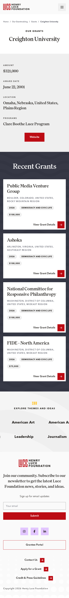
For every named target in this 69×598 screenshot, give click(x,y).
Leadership (26, 437)
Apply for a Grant (31, 569)
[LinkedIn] (45, 531)
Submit (34, 516)
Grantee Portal (34, 545)
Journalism (59, 437)
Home (6, 22)
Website (32, 137)
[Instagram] (24, 531)
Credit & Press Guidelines (31, 578)
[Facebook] (34, 531)
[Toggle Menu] (62, 7)
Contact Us (31, 560)
